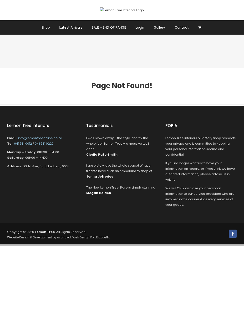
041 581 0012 (23, 143)
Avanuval (64, 237)
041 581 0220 (44, 143)
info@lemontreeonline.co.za (40, 138)
